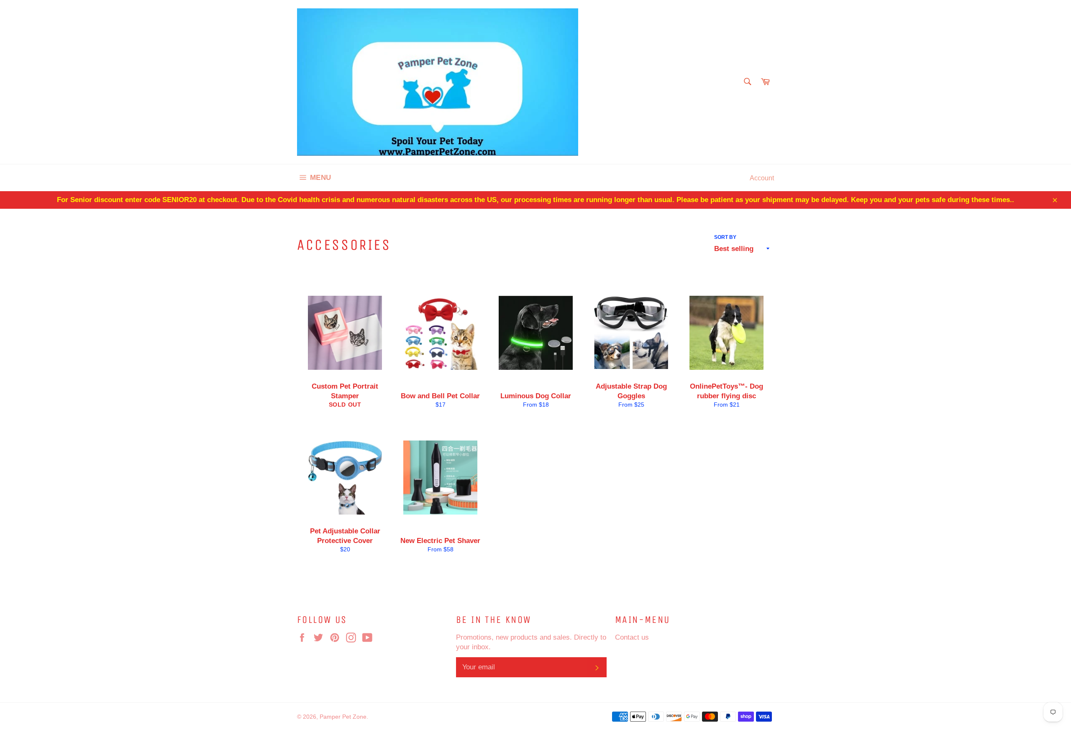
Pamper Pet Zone (343, 716)
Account (762, 178)
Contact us (632, 637)
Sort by (725, 237)
